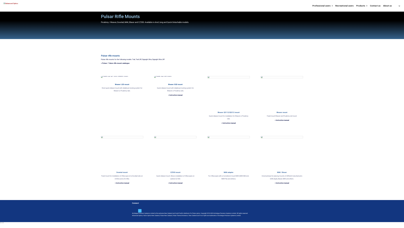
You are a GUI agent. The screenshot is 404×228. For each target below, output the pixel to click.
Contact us (375, 6)
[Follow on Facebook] (134, 210)
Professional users (321, 6)
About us (387, 6)
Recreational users (344, 6)
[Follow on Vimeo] (140, 210)
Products (360, 6)
